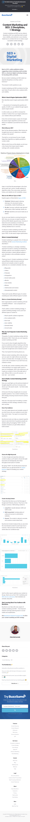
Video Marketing (15, 753)
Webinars (15, 766)
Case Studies (15, 797)
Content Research (15, 728)
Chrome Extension (15, 734)
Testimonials (15, 795)
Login (15, 804)
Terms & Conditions (15, 775)
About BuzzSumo (15, 788)
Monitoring (15, 732)
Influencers (15, 730)
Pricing (15, 793)
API (15, 736)
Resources (15, 760)
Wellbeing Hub (15, 764)
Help (15, 768)
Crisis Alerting (15, 747)
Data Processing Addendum (15, 779)
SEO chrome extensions (8, 597)
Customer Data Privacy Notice (15, 777)
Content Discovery (15, 726)
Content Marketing (6, 660)
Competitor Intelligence (15, 743)
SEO (11, 660)
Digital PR (15, 749)
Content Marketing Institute (19, 242)
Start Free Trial (15, 806)
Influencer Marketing (15, 751)
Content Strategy (15, 745)
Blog (15, 762)
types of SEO (22, 198)
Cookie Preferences (15, 782)
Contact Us (15, 790)
